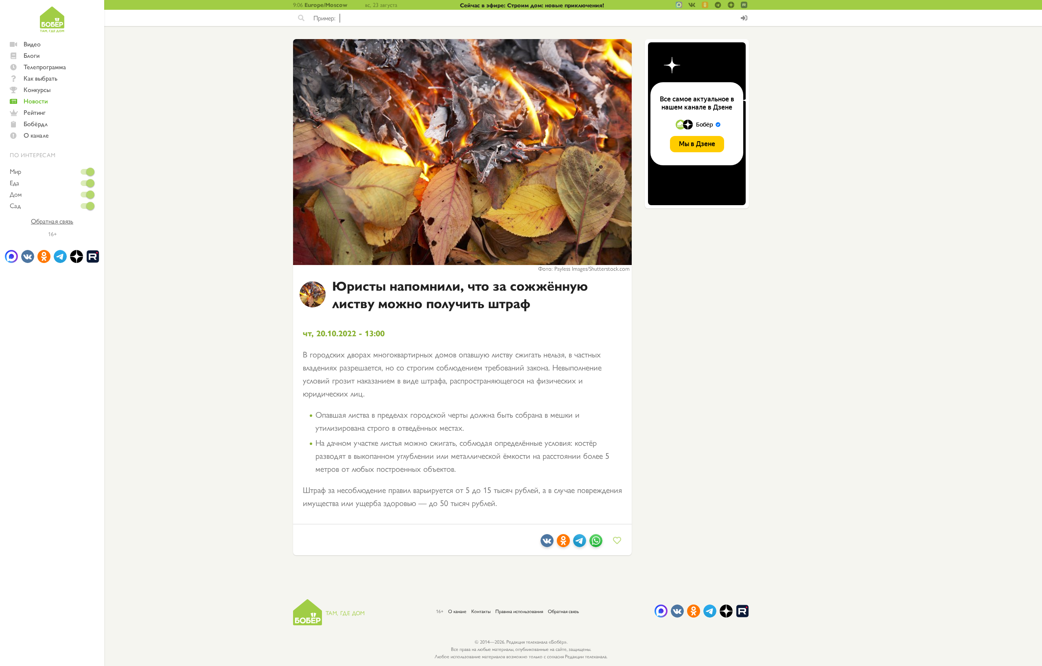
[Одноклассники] (563, 544)
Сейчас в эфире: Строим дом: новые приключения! (532, 5)
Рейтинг (35, 112)
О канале (36, 135)
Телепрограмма (45, 66)
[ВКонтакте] (547, 544)
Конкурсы (37, 89)
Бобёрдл (36, 123)
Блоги (31, 55)
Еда (14, 182)
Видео (32, 43)
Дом (16, 194)
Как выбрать (40, 78)
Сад (15, 205)
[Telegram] (579, 544)
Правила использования (519, 611)
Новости (36, 100)
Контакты (480, 611)
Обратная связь (52, 221)
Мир (15, 171)
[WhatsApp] (595, 544)
